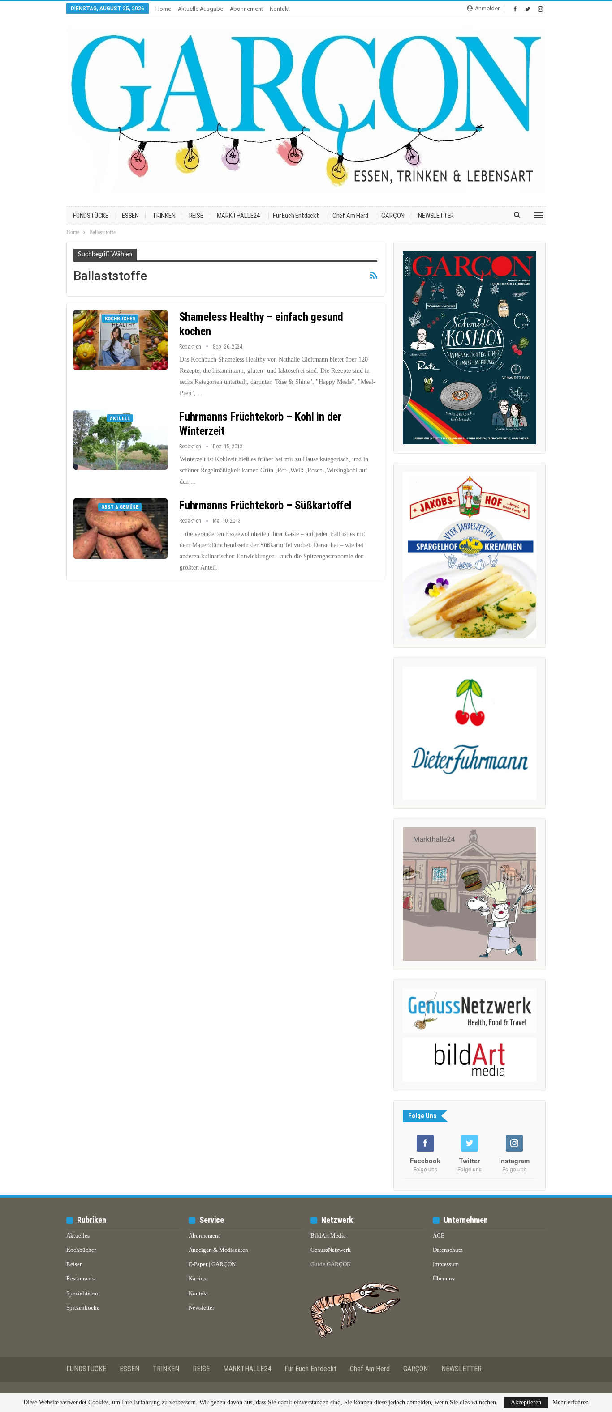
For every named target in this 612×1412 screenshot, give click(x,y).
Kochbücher (120, 319)
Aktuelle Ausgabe (200, 8)
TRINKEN (164, 216)
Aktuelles (78, 1235)
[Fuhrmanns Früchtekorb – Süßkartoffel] (120, 528)
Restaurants (80, 1278)
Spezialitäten (82, 1293)
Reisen (74, 1264)
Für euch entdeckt (296, 216)
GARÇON (393, 216)
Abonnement (246, 8)
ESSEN (130, 216)
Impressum (446, 1264)
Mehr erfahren (570, 1402)
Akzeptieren (526, 1402)
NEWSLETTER (436, 216)
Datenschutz (448, 1249)
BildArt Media (328, 1235)
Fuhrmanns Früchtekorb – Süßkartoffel (265, 505)
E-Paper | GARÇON (212, 1264)
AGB (439, 1235)
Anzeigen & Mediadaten (218, 1249)
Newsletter (201, 1307)
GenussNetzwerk (330, 1249)
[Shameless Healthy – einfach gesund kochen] (120, 340)
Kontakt (280, 8)
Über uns (443, 1278)
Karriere (198, 1278)
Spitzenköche (82, 1307)
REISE (196, 216)
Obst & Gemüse (119, 507)
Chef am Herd (350, 216)
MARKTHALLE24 (238, 216)
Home (163, 8)
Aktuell (120, 418)
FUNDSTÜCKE (90, 216)
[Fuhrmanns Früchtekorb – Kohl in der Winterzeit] (120, 440)
